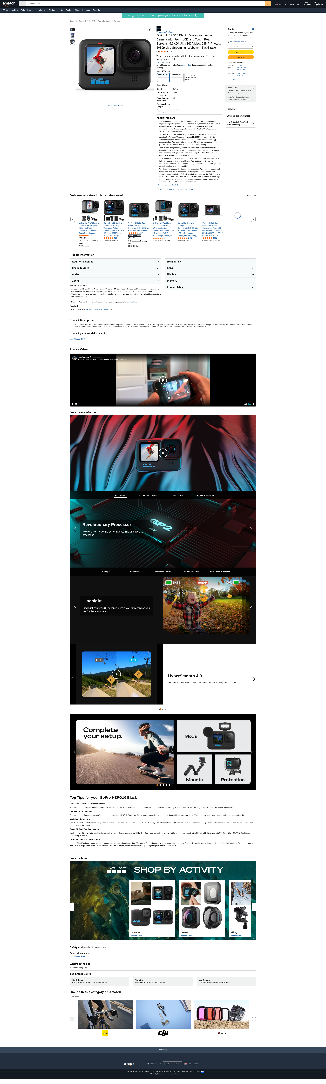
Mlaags (239, 65)
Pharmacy (86, 10)
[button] (5, 10)
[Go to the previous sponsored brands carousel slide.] (72, 1019)
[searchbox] (145, 3)
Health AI (14, 10)
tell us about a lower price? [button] (98, 310)
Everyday (97, 10)
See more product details (168, 185)
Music (77, 10)
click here (133, 302)
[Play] (72, 404)
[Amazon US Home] (129, 1064)
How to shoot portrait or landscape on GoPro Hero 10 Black (102, 359)
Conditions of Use (131, 1071)
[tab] (120, 495)
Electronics (73, 21)
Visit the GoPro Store (165, 32)
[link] (89, 228)
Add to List (231, 109)
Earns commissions (97, 357)
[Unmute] (254, 404)
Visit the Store (136, 936)
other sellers (186, 65)
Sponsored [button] (73, 996)
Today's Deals (26, 10)
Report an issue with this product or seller (176, 189)
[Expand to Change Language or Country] (160, 1064)
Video (94, 21)
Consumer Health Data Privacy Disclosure (165, 1071)
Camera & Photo (85, 21)
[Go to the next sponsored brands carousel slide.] (254, 1019)
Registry (69, 10)
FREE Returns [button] (163, 62)
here (85, 296)
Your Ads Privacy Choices (191, 1071)
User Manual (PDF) (77, 339)
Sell (61, 10)
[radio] (72, 29)
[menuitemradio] (249, 403)
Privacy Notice (144, 1071)
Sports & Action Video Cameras (109, 21)
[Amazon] (9, 4)
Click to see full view (115, 106)
